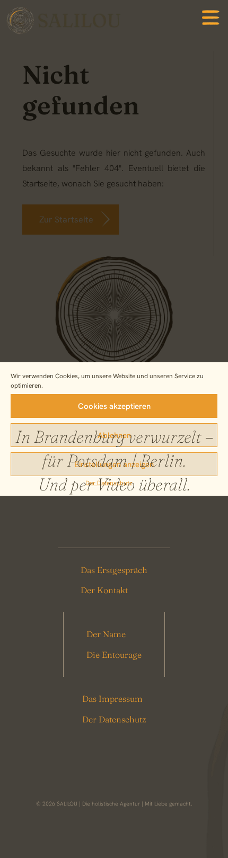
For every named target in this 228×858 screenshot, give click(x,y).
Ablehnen (114, 435)
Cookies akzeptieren (114, 406)
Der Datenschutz (109, 483)
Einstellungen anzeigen (114, 464)
